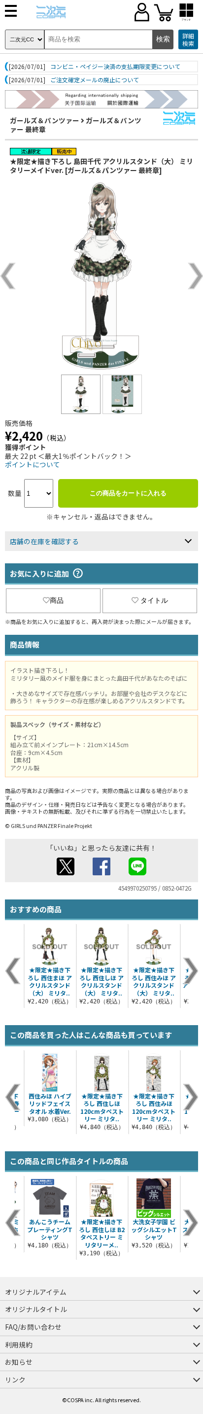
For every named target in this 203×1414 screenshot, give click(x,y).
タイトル (154, 600)
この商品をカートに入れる (128, 493)
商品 (57, 600)
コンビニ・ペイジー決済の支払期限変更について (115, 66)
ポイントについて (32, 464)
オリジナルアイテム (36, 1292)
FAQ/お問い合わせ (33, 1327)
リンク (15, 1379)
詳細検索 (188, 40)
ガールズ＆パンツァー (44, 120)
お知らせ (19, 1362)
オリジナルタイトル (36, 1309)
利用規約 (19, 1344)
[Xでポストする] (65, 872)
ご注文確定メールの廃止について (94, 80)
